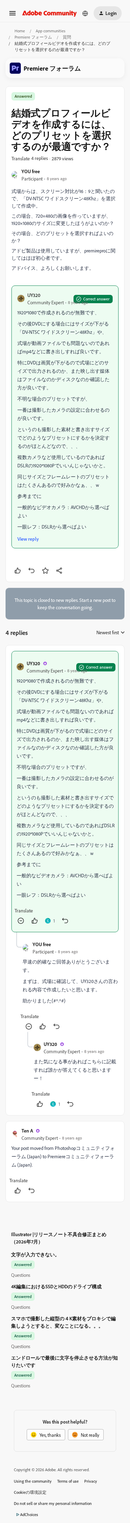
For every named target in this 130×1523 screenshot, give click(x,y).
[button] (12, 15)
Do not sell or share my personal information (53, 1503)
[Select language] (85, 13)
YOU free (30, 171)
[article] (65, 791)
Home (20, 30)
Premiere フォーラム (33, 37)
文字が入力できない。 (35, 1254)
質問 (67, 37)
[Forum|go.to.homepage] (49, 13)
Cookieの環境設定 (30, 1492)
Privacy (90, 1481)
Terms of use (68, 1481)
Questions (20, 1275)
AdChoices (29, 1514)
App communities (51, 30)
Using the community (33, 1481)
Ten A (27, 1131)
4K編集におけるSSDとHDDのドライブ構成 (56, 1286)
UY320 (33, 295)
